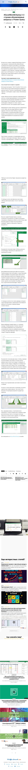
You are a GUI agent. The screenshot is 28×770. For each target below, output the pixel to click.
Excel (9, 9)
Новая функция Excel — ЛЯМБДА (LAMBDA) (14, 723)
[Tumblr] (19, 764)
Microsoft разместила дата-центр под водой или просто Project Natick (6, 478)
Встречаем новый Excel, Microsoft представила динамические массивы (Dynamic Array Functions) (13, 610)
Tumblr (21, 764)
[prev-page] (12, 753)
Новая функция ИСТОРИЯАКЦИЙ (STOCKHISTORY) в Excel (14, 745)
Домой (2, 9)
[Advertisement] (14, 46)
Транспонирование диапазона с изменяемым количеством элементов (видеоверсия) (14, 701)
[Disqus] (14, 500)
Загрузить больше (13, 630)
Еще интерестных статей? (13, 559)
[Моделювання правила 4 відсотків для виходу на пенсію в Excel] (14, 576)
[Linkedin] (25, 473)
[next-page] (15, 753)
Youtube (18, 766)
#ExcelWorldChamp (14, 436)
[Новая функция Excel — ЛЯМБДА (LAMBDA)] (14, 715)
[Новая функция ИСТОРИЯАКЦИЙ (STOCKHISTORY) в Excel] (14, 736)
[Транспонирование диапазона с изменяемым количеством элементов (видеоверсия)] (14, 692)
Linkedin (15, 764)
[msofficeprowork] (4, 23)
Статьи (6, 9)
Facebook (8, 764)
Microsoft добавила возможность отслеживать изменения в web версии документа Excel (14, 678)
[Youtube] (15, 766)
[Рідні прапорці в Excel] (14, 597)
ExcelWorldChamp (11, 471)
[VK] (10, 27)
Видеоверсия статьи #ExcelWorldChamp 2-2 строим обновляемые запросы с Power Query (21, 479)
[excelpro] (14, 527)
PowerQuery (18, 471)
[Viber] (22, 473)
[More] (23, 27)
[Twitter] (18, 27)
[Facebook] (5, 27)
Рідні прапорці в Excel (7, 587)
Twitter (11, 766)
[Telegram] (14, 27)
